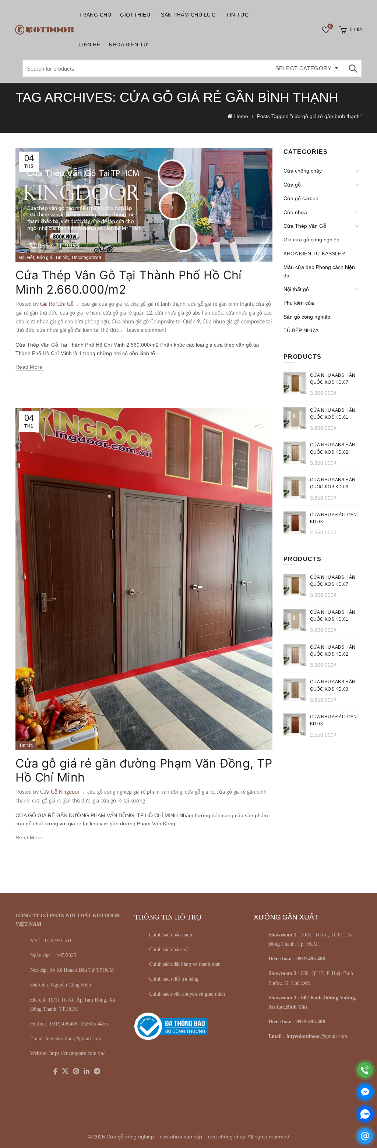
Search (352, 68)
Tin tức (237, 15)
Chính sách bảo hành (170, 935)
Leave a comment (146, 330)
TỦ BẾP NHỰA (300, 330)
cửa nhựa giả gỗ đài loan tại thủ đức (78, 330)
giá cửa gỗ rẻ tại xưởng (119, 801)
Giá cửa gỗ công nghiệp (311, 239)
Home (241, 116)
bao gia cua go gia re (104, 304)
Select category (303, 68)
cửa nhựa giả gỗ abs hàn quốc (189, 313)
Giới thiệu (135, 15)
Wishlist (330, 26)
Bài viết (26, 257)
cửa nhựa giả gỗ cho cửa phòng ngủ (68, 322)
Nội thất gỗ (296, 289)
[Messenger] (365, 1092)
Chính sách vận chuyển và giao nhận (187, 994)
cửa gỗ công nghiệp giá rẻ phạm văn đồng (134, 792)
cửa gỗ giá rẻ (199, 792)
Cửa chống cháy (302, 171)
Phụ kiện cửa (298, 303)
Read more (29, 367)
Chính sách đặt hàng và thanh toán (185, 964)
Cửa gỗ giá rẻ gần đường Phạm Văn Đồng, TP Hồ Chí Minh (143, 770)
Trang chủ (95, 15)
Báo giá (44, 257)
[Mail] (365, 1136)
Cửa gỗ (292, 185)
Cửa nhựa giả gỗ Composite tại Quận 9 (156, 322)
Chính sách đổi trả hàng (173, 979)
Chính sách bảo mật (169, 949)
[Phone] (365, 1070)
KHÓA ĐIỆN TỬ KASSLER (314, 253)
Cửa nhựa (295, 212)
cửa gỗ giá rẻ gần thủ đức (61, 801)
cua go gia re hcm (80, 313)
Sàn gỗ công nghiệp (306, 317)
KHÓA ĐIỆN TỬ (128, 44)
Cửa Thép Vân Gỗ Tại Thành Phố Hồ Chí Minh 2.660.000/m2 (128, 282)
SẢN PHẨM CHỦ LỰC (188, 15)
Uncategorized (86, 257)
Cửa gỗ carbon (300, 198)
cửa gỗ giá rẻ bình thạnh (158, 304)
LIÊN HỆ (90, 44)
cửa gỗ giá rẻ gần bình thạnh (220, 304)
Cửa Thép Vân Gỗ (304, 226)
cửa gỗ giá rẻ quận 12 (127, 313)
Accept (350, 1136)
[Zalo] (365, 1114)
